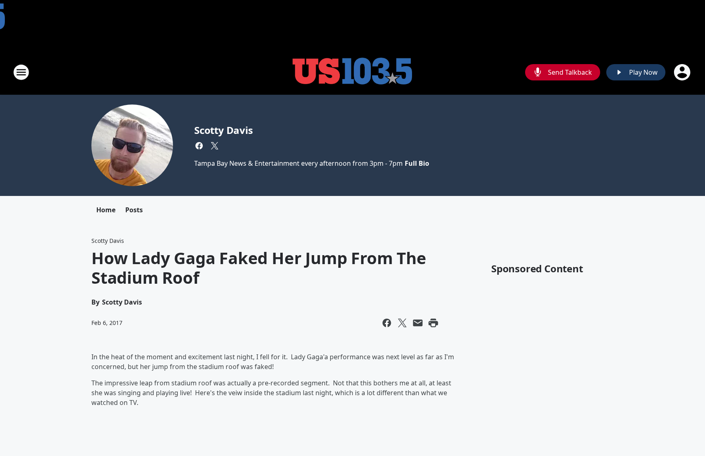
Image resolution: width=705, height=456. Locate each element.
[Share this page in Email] (417, 323)
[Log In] (683, 72)
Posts (134, 209)
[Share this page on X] (402, 323)
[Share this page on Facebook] (386, 323)
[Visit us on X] (214, 146)
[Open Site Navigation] (21, 72)
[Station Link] (352, 72)
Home (105, 209)
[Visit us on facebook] (199, 146)
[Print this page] (433, 323)
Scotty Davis (223, 130)
